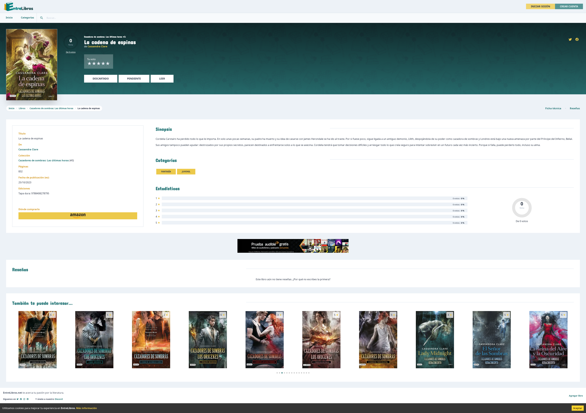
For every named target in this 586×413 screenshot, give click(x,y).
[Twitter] (17, 399)
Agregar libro (576, 395)
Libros (22, 108)
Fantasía (166, 171)
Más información (86, 408)
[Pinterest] (28, 399)
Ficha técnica (553, 108)
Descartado (101, 78)
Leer (162, 78)
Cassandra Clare (97, 46)
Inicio (11, 108)
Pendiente (134, 78)
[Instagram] (24, 399)
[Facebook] (21, 399)
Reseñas (575, 108)
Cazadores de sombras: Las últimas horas (51, 108)
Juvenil (186, 171)
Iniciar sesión (540, 6)
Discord (59, 399)
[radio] (89, 63)
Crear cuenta (569, 6)
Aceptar (577, 408)
